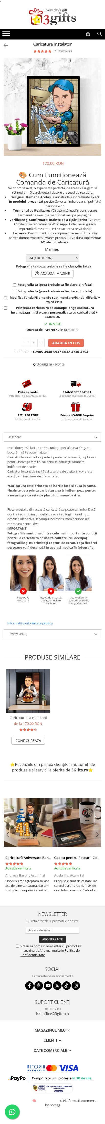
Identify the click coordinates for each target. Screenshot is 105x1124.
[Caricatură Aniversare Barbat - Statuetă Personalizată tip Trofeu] (28, 822)
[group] (52, 107)
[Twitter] (57, 985)
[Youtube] (48, 985)
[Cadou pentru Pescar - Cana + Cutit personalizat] (76, 822)
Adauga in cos (66, 343)
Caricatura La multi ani (28, 717)
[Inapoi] (3, 45)
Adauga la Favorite (50, 364)
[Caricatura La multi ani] (28, 691)
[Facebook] (29, 985)
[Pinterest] (38, 985)
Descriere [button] (14, 437)
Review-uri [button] (17, 633)
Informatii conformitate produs (30, 623)
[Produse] (6, 35)
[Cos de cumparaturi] (88, 34)
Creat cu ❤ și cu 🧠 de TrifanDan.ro (34, 1100)
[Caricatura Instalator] (52, 107)
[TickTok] (66, 985)
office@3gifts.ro (55, 1013)
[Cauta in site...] (99, 34)
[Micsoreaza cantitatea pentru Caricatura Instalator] (26, 343)
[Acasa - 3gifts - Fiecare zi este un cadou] (52, 16)
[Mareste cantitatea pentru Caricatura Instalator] (41, 343)
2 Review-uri (63, 51)
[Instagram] (76, 985)
